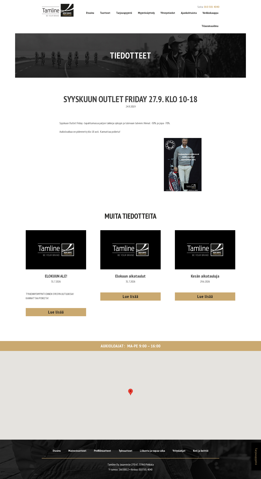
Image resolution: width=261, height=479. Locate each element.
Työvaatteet (125, 450)
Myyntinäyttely (146, 13)
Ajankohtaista (189, 13)
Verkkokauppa (210, 13)
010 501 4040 (211, 7)
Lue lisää (56, 312)
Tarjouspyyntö (124, 13)
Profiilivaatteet (102, 450)
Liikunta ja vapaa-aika (152, 450)
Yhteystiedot (168, 13)
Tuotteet (105, 13)
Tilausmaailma (210, 26)
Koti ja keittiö (200, 450)
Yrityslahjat (179, 450)
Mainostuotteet (77, 450)
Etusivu (90, 13)
